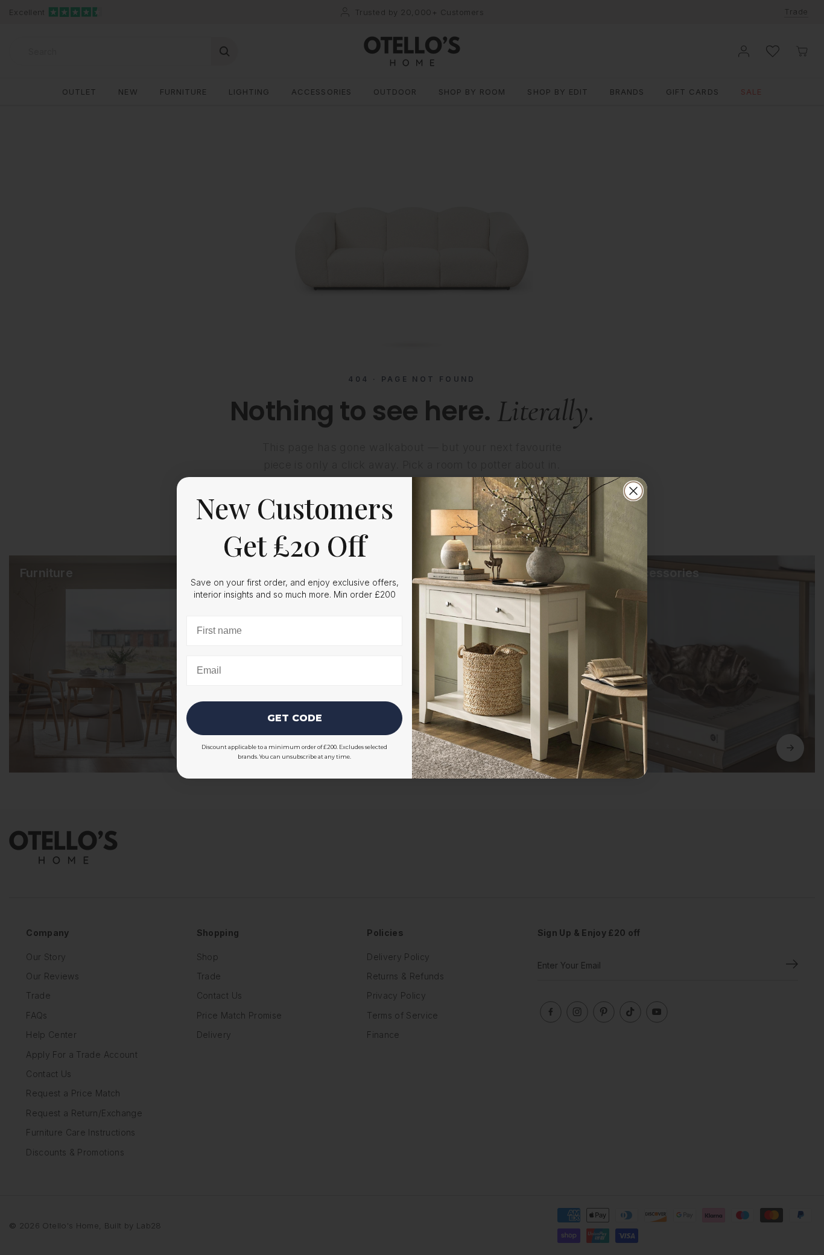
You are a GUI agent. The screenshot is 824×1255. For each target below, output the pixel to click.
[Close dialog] (633, 491)
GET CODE (294, 718)
